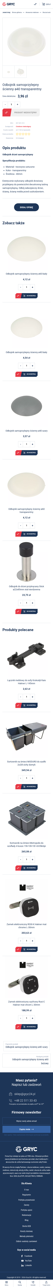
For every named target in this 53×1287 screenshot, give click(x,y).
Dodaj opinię (26, 207)
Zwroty (26, 1205)
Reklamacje (26, 1215)
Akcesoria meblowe (32, 12)
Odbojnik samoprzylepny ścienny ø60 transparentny (26, 510)
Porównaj (6, 112)
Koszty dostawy (26, 1231)
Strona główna (17, 12)
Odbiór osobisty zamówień (26, 1241)
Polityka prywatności (26, 1200)
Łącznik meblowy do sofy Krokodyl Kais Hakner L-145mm (26, 682)
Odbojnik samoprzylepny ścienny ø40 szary (27, 430)
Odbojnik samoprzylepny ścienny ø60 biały (26, 273)
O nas (26, 1190)
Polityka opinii (26, 1210)
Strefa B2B (26, 1226)
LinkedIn (28, 1265)
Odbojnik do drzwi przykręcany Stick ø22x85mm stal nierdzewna (26, 588)
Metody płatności (26, 1236)
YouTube (28, 1261)
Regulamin (26, 1195)
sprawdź (27, 130)
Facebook (28, 1256)
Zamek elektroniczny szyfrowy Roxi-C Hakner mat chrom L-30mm (26, 1003)
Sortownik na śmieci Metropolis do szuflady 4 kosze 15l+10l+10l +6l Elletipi (26, 844)
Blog (26, 1220)
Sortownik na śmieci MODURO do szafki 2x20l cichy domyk (26, 763)
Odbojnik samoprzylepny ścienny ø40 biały (26, 352)
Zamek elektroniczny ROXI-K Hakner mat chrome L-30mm (26, 926)
